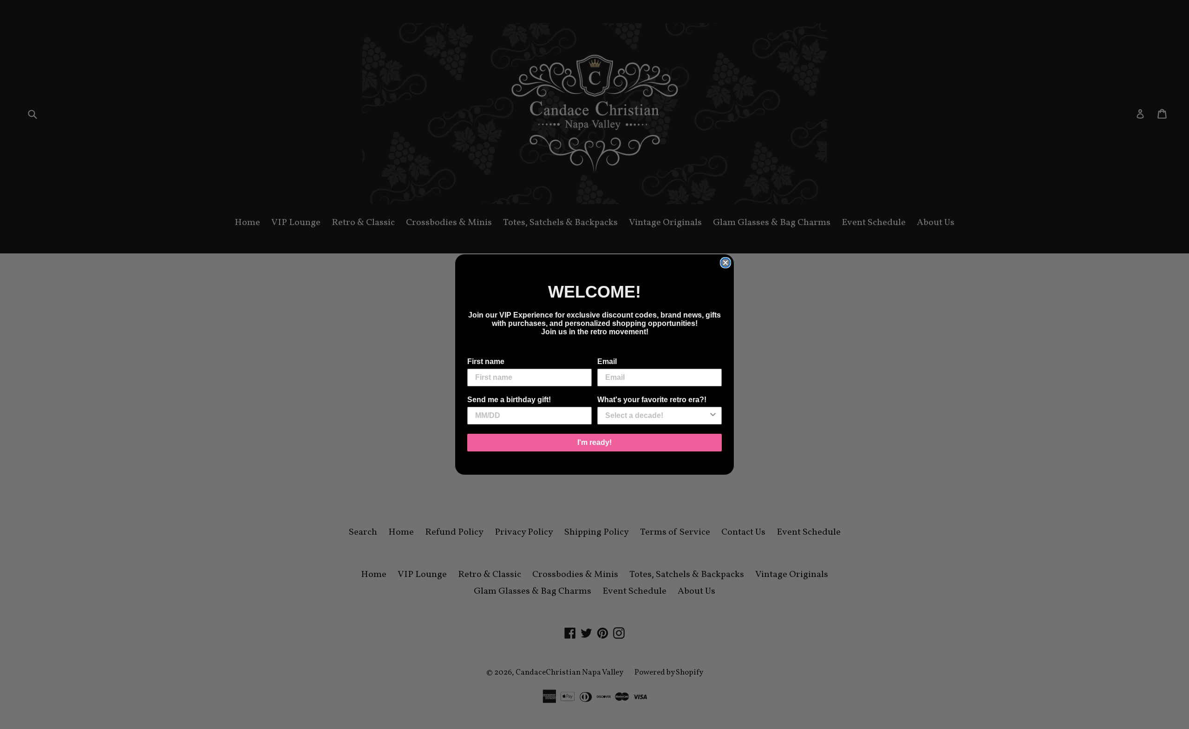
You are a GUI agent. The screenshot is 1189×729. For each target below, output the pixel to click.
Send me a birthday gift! (509, 400)
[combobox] (656, 415)
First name (485, 361)
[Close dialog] (725, 262)
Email (607, 361)
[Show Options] (713, 415)
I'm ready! (594, 442)
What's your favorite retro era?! (651, 400)
